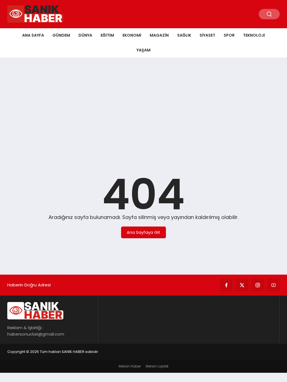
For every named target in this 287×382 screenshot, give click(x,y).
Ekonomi (131, 35)
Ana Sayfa (33, 35)
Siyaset (207, 35)
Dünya (85, 35)
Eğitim (107, 35)
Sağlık (184, 35)
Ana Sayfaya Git (143, 232)
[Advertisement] (143, 106)
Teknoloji (254, 35)
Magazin (159, 35)
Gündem (61, 35)
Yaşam (143, 50)
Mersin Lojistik (157, 366)
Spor (229, 35)
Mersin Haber (130, 366)
